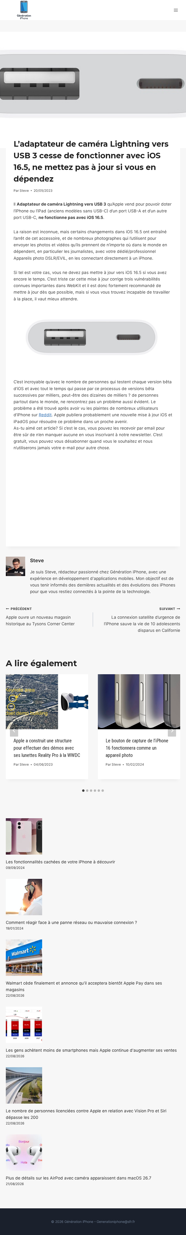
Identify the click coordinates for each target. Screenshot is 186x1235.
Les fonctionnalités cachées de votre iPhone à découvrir (60, 861)
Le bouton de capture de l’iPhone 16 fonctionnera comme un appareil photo (137, 748)
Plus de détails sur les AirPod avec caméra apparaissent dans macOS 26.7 (78, 1178)
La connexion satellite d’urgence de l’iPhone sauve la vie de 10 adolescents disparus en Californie (142, 620)
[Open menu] (175, 10)
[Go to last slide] (14, 730)
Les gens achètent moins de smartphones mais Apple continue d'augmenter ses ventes (91, 1050)
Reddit (45, 414)
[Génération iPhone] (24, 10)
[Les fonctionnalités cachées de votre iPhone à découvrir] (93, 836)
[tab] (83, 790)
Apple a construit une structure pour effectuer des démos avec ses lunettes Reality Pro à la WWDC (47, 748)
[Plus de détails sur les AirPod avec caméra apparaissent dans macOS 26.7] (93, 1152)
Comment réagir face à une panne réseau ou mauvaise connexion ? (71, 922)
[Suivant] (172, 730)
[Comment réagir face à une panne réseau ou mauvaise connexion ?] (93, 897)
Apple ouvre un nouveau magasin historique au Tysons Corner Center (40, 616)
